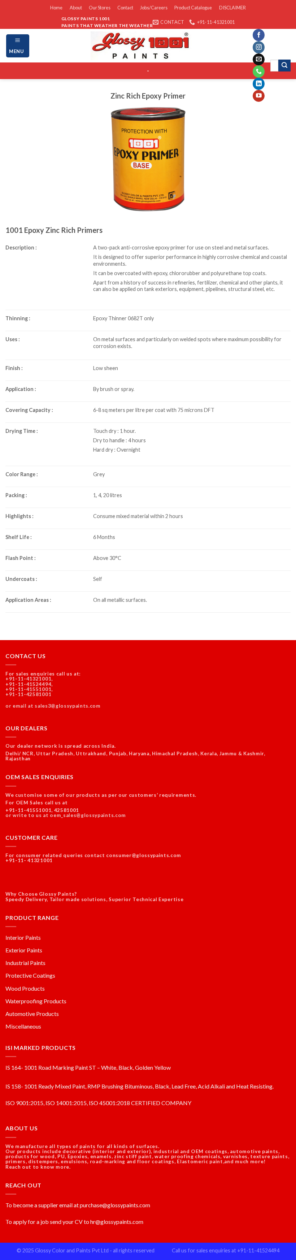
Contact (125, 7)
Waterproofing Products (35, 1001)
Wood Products (25, 988)
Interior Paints (23, 937)
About (76, 7)
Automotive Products (32, 1013)
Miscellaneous (23, 1026)
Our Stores (99, 7)
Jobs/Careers (153, 7)
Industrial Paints (25, 962)
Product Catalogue (193, 7)
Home (56, 7)
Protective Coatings (30, 975)
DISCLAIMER (232, 7)
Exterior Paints (23, 950)
